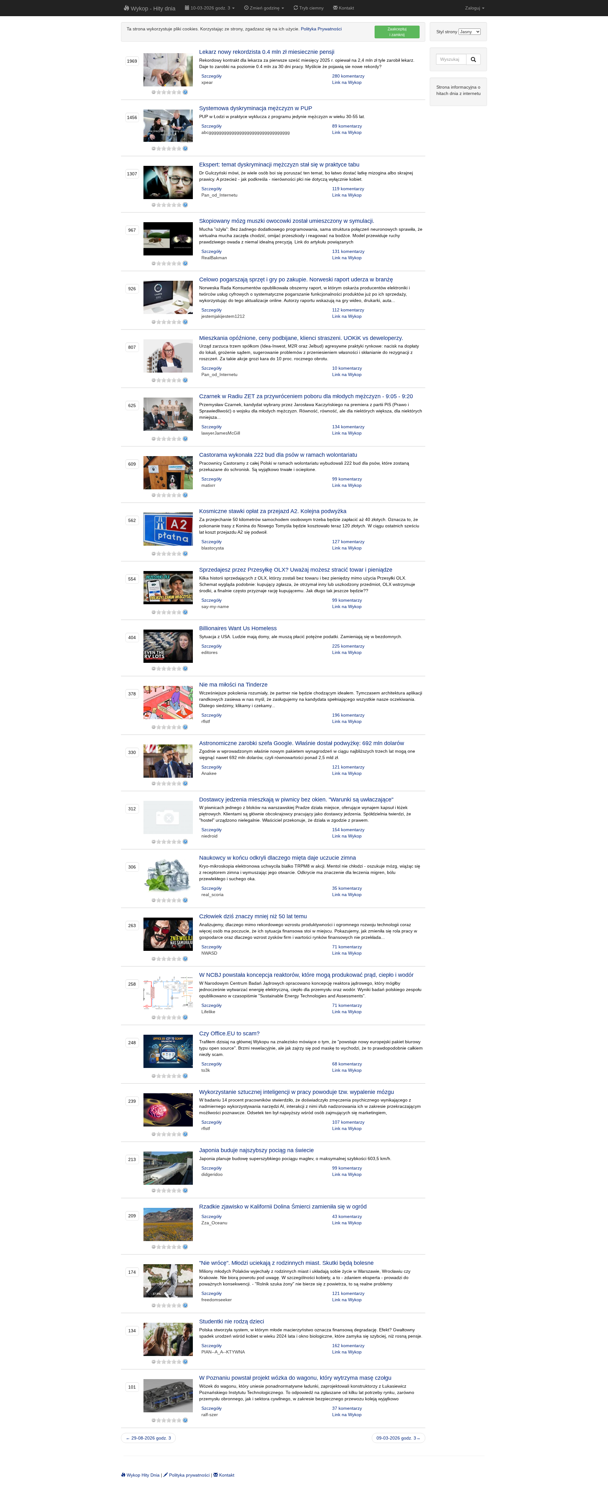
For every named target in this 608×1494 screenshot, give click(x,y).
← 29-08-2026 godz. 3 (148, 1438)
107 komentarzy (348, 1122)
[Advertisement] (458, 207)
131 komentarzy (348, 251)
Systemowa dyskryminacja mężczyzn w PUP (255, 108)
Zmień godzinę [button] (265, 7)
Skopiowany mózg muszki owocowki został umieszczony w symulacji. (286, 221)
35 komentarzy (347, 888)
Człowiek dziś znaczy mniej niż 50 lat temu (253, 916)
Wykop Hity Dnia (142, 1475)
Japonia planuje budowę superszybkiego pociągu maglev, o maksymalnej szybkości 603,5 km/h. (295, 1158)
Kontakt (346, 7)
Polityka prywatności (189, 1475)
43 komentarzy (347, 1216)
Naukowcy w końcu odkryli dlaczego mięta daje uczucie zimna (277, 858)
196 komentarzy (348, 715)
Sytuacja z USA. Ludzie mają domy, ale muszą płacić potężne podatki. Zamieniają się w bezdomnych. (300, 636)
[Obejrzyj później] (185, 92)
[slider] (168, 92)
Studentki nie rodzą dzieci (231, 1321)
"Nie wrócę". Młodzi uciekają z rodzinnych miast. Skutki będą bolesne (286, 1263)
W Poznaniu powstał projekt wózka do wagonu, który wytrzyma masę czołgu (295, 1378)
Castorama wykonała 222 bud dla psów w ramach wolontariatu (278, 455)
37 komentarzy (347, 1408)
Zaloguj (473, 7)
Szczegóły (211, 75)
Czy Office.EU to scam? (229, 1033)
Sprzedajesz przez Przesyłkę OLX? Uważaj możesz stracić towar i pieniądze (295, 570)
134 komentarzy (348, 426)
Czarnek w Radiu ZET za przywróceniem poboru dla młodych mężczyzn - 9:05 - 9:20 (306, 396)
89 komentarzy (347, 126)
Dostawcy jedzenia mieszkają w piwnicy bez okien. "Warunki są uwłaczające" (296, 799)
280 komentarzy (348, 75)
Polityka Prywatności (321, 28)
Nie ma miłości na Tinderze (233, 684)
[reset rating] (153, 92)
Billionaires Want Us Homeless (238, 628)
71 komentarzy (347, 946)
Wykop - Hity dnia (152, 8)
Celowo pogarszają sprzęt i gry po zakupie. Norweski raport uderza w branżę (296, 279)
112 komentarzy (348, 309)
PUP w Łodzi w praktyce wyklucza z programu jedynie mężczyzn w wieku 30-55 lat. (282, 116)
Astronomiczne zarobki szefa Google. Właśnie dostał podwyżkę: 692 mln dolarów (301, 743)
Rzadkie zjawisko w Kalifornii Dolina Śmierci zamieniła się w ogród (283, 1206)
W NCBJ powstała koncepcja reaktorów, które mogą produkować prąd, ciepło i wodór (306, 975)
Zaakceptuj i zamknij (397, 32)
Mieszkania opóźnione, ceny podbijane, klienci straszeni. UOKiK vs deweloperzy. (301, 338)
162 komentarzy (348, 1345)
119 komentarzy (348, 188)
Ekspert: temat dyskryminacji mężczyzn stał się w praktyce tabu (279, 164)
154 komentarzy (348, 829)
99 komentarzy (347, 478)
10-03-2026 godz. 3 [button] (210, 7)
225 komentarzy (348, 646)
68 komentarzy (347, 1063)
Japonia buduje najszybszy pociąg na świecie (256, 1150)
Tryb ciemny (311, 7)
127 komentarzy (348, 541)
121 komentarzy (348, 766)
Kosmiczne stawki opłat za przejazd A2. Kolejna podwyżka (272, 511)
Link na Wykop (347, 82)
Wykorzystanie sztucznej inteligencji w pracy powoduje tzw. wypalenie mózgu (296, 1092)
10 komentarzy (347, 368)
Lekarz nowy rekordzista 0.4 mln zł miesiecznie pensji (266, 52)
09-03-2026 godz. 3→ (399, 1438)
